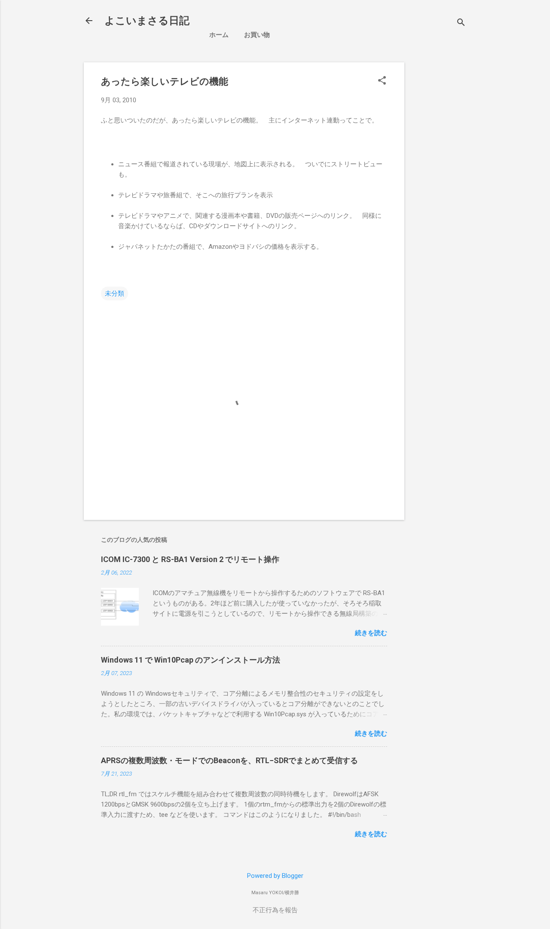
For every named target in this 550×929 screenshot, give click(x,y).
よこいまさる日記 (146, 21)
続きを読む (371, 633)
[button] (382, 81)
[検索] (461, 23)
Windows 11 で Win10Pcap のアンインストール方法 (190, 659)
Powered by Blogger (275, 876)
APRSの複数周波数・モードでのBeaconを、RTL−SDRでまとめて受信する (229, 760)
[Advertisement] (480, 116)
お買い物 (257, 35)
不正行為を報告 (275, 910)
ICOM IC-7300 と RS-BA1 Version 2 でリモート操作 (190, 559)
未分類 (114, 293)
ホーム (219, 35)
